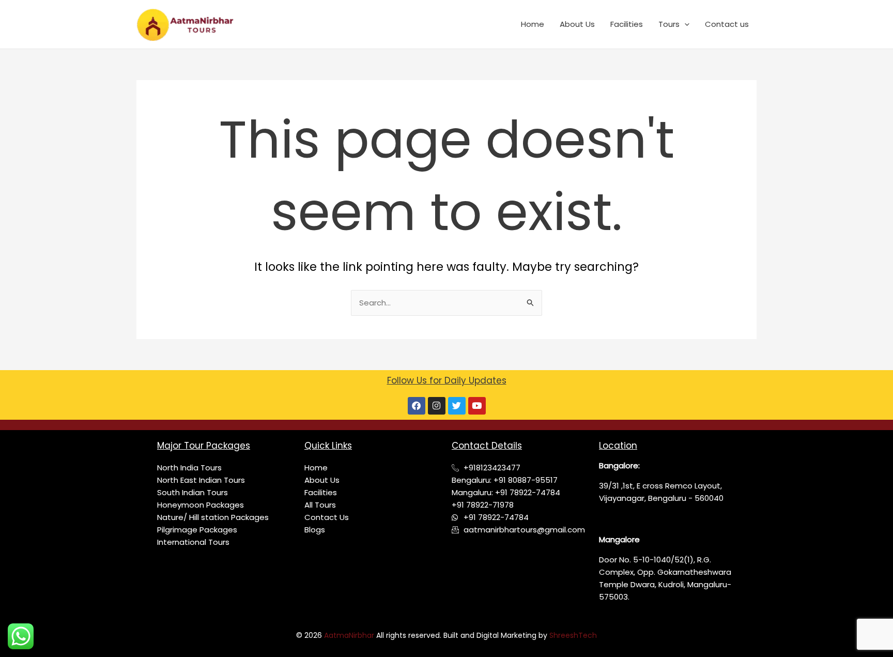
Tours (669, 24)
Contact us (727, 24)
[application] (684, 24)
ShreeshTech (573, 635)
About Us (577, 24)
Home (532, 24)
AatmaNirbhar (350, 635)
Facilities (626, 24)
